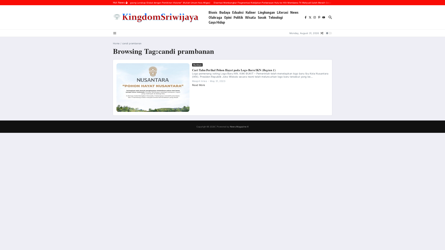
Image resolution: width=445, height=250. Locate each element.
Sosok (262, 17)
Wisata (250, 17)
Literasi (282, 12)
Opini (228, 17)
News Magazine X (239, 126)
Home (116, 43)
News (294, 12)
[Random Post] (322, 33)
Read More (198, 85)
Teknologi (275, 17)
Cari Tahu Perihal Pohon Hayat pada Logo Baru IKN (234, 70)
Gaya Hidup (217, 22)
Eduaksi (238, 12)
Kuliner (251, 12)
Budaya (224, 12)
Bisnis (213, 12)
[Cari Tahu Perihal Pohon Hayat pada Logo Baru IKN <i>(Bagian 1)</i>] (152, 87)
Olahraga (215, 17)
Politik (238, 17)
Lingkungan (266, 12)
